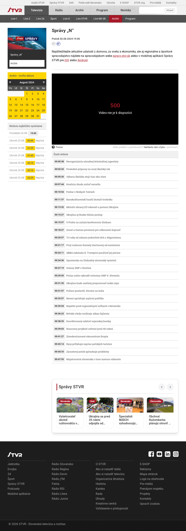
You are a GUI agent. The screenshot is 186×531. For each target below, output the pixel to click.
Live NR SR (100, 18)
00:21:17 (59, 245)
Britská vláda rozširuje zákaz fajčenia (87, 313)
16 (32, 104)
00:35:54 (59, 306)
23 (32, 110)
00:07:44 (59, 184)
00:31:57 (59, 290)
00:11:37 (59, 199)
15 (26, 104)
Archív (115, 18)
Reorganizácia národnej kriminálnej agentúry (92, 161)
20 (16, 110)
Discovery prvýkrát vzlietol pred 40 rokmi (89, 328)
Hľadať (169, 10)
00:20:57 (59, 237)
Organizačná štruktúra (110, 479)
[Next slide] (170, 387)
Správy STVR (57, 2)
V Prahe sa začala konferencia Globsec (88, 222)
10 (38, 99)
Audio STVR (38, 2)
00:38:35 (59, 321)
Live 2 (27, 18)
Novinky (126, 10)
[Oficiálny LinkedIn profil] (167, 454)
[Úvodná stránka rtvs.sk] (15, 10)
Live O (66, 18)
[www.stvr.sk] (15, 454)
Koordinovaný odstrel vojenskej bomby (88, 321)
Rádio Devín (59, 474)
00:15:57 (59, 222)
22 (26, 110)
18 (43, 104)
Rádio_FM (58, 479)
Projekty (145, 494)
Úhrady (100, 498)
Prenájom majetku (151, 488)
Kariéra (100, 488)
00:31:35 (59, 283)
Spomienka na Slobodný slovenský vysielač (91, 260)
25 (43, 110)
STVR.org (139, 2)
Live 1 (14, 18)
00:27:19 (59, 268)
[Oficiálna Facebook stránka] (151, 454)
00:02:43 (59, 169)
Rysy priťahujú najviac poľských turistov (89, 344)
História (101, 484)
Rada (99, 494)
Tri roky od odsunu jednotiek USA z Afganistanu (93, 237)
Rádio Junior (60, 498)
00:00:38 (59, 161)
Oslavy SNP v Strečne (78, 268)
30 (32, 116)
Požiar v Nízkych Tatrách (80, 192)
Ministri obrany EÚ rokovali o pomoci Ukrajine (92, 207)
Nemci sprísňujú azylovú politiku (85, 298)
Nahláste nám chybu (154, 147)
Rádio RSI (58, 488)
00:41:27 (59, 336)
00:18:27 (59, 230)
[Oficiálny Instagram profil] (175, 454)
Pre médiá (156, 2)
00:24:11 (59, 252)
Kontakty (171, 2)
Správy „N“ (16, 54)
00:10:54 (59, 192)
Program (130, 18)
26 (10, 116)
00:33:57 (59, 298)
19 (10, 110)
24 (38, 110)
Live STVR (81, 18)
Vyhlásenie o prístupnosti (112, 508)
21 (21, 110)
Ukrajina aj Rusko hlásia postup (84, 214)
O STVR (101, 464)
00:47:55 (59, 359)
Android (83, 60)
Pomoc (59, 147)
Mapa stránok (149, 474)
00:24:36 (59, 260)
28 (21, 116)
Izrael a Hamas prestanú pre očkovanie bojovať (93, 230)
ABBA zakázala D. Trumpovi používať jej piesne (93, 252)
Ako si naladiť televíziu (110, 474)
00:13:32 (59, 207)
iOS (66, 60)
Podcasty (14, 488)
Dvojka (12, 469)
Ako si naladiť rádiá (108, 469)
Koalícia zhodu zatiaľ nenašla (83, 184)
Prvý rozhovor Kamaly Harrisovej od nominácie (93, 245)
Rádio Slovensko (62, 464)
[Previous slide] (161, 387)
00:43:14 (59, 344)
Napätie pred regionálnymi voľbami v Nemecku (93, 306)
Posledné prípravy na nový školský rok (88, 169)
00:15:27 (59, 214)
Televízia (37, 10)
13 (16, 104)
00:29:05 (59, 275)
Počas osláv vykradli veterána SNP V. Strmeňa (93, 275)
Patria (55, 484)
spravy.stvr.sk (121, 56)
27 (16, 116)
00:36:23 (59, 313)
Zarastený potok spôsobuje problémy (87, 351)
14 (21, 104)
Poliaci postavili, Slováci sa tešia (85, 290)
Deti (71, 2)
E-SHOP (125, 2)
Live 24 (40, 18)
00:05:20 (59, 176)
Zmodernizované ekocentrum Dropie (87, 336)
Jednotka (14, 464)
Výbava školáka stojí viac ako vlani (86, 176)
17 (38, 104)
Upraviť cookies (150, 503)
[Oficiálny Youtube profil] (159, 454)
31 (38, 116)
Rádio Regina (60, 469)
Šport (53, 18)
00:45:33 (59, 351)
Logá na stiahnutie (152, 479)
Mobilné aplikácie (19, 494)
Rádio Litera (59, 494)
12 (10, 104)
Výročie (111, 2)
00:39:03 (59, 328)
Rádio (59, 10)
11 (43, 99)
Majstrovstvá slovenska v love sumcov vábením (93, 359)
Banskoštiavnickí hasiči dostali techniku (89, 199)
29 (26, 116)
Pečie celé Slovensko (90, 2)
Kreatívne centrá (106, 503)
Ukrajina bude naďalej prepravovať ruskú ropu (92, 283)
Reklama (145, 469)
